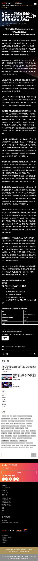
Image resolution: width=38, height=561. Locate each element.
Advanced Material (5, 418)
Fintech (11, 430)
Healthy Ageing (16, 433)
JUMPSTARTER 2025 (6, 497)
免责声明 (4, 539)
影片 (3, 513)
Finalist (26, 428)
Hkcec (22, 433)
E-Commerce (23, 426)
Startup (23, 346)
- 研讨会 (3, 399)
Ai (18, 418)
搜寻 (33, 455)
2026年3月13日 (5, 371)
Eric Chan (17, 428)
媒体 (3, 511)
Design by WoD (13, 551)
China (23, 423)
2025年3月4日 (16, 387)
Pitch (31, 448)
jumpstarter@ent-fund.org (10, 522)
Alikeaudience (28, 418)
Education (29, 426)
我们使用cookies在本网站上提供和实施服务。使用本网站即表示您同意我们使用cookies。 (19, 557)
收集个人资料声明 (6, 537)
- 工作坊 (3, 406)
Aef (20, 346)
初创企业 (4, 490)
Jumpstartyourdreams (6, 445)
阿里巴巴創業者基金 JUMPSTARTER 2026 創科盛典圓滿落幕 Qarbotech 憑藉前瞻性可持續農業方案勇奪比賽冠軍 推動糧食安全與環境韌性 (19, 368)
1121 (8, 416)
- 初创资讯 (4, 402)
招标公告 (4, 542)
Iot (2, 438)
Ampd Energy (11, 421)
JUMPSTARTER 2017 (6, 505)
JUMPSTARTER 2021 (6, 501)
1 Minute (4, 416)
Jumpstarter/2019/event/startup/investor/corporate (13, 443)
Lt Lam (21, 445)
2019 (11, 416)
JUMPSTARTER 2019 (6, 504)
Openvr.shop (22, 448)
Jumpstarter (19, 438)
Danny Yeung (16, 426)
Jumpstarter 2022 (9, 346)
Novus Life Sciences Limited (11, 448)
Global (27, 430)
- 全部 (3, 395)
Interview (33, 435)
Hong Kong (27, 433)
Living (17, 445)
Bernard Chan (29, 421)
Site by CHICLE (24, 551)
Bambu (17, 421)
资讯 (3, 508)
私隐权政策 (5, 541)
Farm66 (22, 428)
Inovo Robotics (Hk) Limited (24, 435)
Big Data (3, 423)
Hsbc (2, 435)
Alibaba (16, 346)
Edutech (3, 428)
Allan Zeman (4, 421)
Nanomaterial (33, 445)
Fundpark (23, 430)
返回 (5, 338)
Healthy (10, 433)
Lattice (13, 445)
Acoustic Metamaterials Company (24, 416)
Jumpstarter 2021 (5, 440)
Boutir (7, 423)
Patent (27, 448)
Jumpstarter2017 (29, 443)
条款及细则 (5, 535)
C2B (20, 423)
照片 (3, 514)
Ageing (15, 418)
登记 (19, 472)
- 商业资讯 (4, 397)
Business (16, 423)
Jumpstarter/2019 (23, 440)
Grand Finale (4, 433)
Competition (29, 423)
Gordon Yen (33, 430)
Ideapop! (15, 435)
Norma (2, 448)
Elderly (7, 428)
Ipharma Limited (7, 438)
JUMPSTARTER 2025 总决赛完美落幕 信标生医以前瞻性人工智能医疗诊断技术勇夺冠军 (24, 376)
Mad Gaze (26, 445)
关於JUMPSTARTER (6, 488)
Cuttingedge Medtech (6, 426)
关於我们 (4, 486)
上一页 (5, 354)
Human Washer (8, 435)
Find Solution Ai (5, 430)
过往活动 (4, 495)
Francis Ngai (17, 430)
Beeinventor (22, 421)
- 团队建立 (4, 404)
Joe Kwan (14, 438)
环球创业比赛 (5, 492)
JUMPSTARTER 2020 (6, 502)
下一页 (33, 354)
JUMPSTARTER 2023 (6, 498)
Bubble (11, 423)
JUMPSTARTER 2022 (6, 500)
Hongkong (33, 433)
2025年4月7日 (16, 379)
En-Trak (12, 428)
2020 (14, 416)
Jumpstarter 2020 (28, 438)
